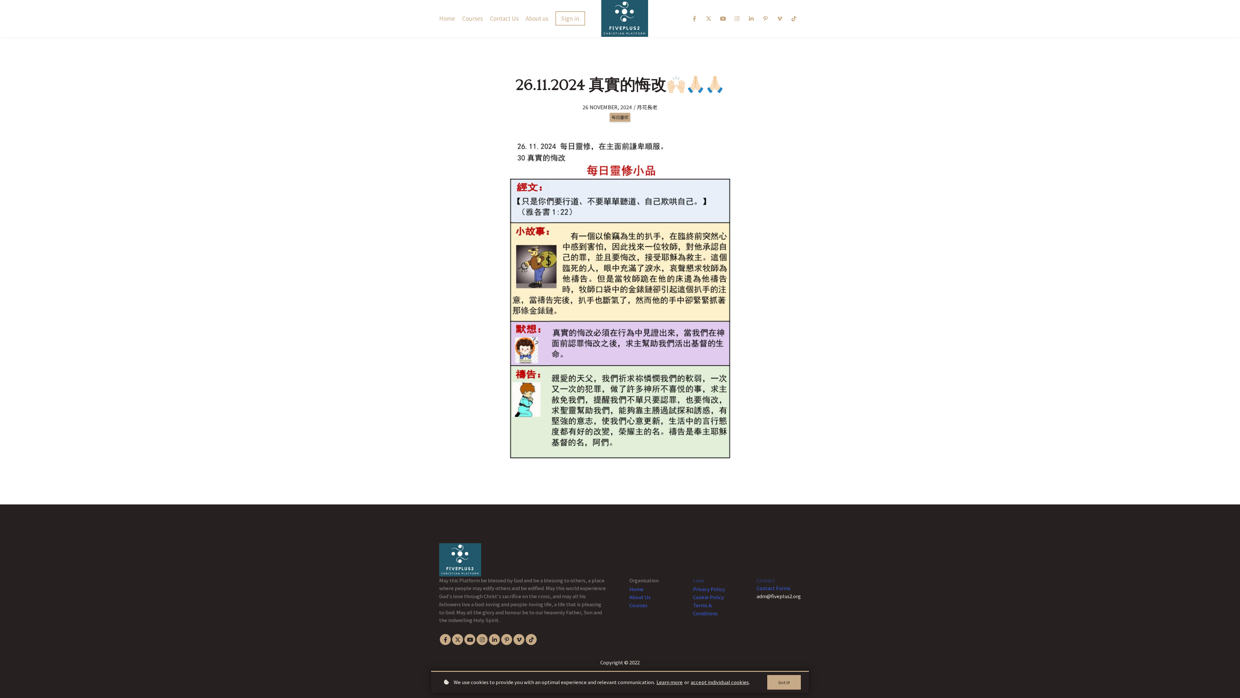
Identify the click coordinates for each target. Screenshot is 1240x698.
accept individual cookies (720, 682)
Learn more (669, 682)
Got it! (784, 682)
